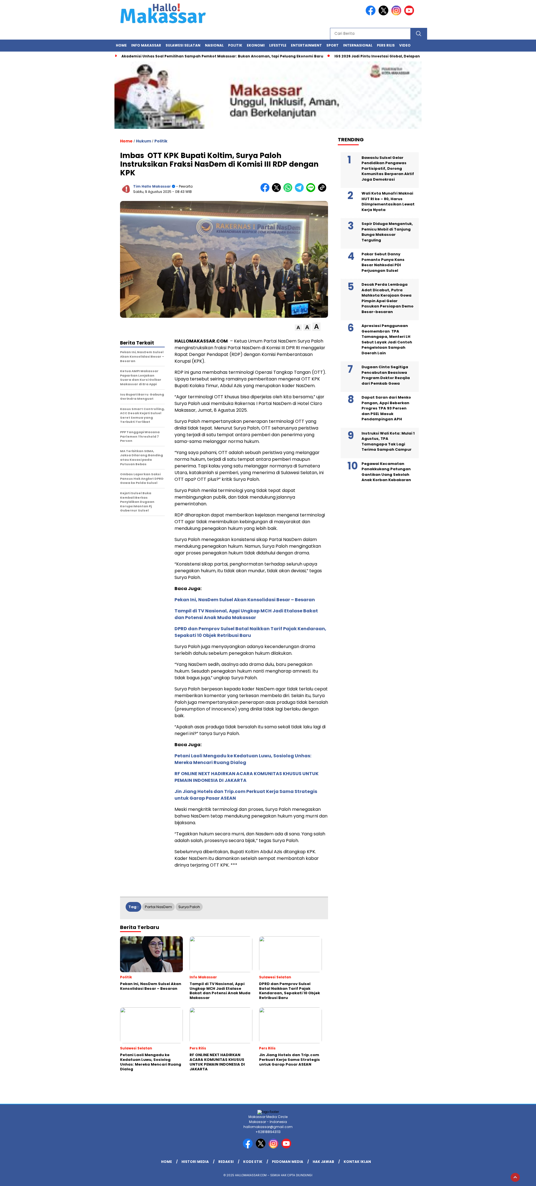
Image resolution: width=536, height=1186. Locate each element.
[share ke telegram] (300, 191)
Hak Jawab (323, 1161)
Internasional (357, 45)
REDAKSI (226, 1161)
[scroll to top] (515, 1177)
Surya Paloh (189, 906)
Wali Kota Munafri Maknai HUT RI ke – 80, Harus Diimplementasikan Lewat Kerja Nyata (388, 201)
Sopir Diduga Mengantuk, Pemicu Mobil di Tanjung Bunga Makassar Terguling (387, 232)
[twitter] (384, 14)
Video (405, 45)
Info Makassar (146, 45)
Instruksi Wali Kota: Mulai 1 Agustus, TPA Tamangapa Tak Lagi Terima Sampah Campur (388, 441)
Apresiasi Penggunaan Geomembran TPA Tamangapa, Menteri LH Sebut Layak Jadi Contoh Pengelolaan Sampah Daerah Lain (387, 339)
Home (121, 45)
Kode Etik (252, 1161)
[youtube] (410, 14)
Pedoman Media (287, 1161)
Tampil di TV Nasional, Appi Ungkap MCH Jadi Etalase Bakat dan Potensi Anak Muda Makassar (246, 614)
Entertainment (306, 45)
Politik (235, 45)
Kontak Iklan (357, 1161)
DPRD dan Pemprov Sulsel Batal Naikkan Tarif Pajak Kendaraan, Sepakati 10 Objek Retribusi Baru (250, 632)
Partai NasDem (158, 906)
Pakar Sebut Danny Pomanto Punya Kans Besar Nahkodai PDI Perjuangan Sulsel (383, 262)
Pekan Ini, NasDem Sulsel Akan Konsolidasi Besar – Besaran (244, 599)
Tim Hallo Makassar (152, 186)
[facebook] (371, 14)
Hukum (143, 141)
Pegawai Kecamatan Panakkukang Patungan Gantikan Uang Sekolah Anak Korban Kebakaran (386, 471)
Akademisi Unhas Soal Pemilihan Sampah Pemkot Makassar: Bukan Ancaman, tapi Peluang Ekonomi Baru (222, 56)
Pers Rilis (386, 45)
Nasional (214, 45)
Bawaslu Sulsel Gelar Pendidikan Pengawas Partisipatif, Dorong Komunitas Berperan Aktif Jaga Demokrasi (388, 168)
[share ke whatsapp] (289, 191)
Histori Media (195, 1161)
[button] (298, 327)
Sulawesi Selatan (183, 45)
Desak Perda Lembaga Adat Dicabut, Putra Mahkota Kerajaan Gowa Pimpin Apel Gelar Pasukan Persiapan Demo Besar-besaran (387, 298)
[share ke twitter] (277, 191)
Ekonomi (256, 45)
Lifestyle (277, 45)
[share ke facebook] (266, 191)
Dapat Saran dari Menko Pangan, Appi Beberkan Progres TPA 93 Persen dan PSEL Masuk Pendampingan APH (386, 408)
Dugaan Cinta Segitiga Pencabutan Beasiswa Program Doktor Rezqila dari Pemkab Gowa (386, 375)
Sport (332, 45)
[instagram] (397, 14)
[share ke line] (312, 191)
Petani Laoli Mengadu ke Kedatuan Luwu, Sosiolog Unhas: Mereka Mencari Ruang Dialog (242, 759)
